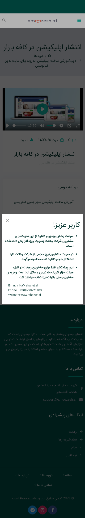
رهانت (48, 241)
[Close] (7, 220)
